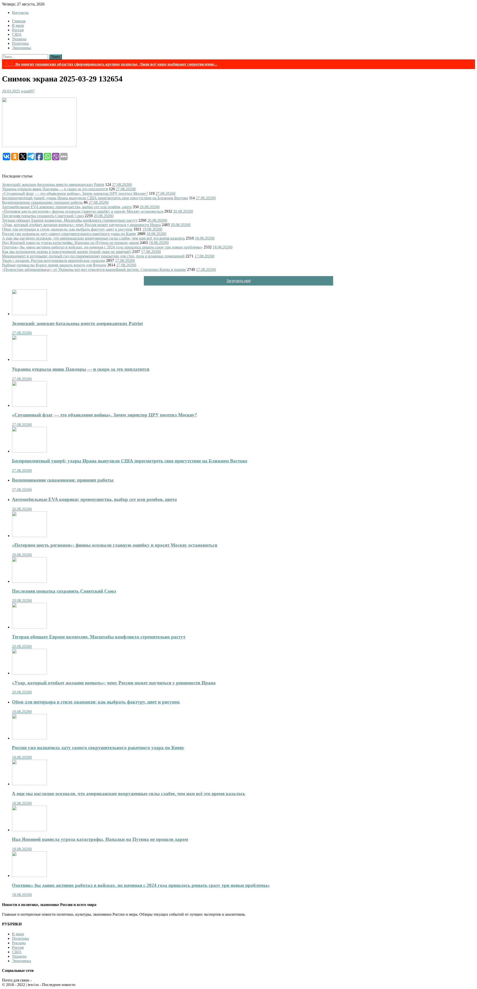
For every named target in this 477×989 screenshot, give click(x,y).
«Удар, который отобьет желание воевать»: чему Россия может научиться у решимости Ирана (81, 225)
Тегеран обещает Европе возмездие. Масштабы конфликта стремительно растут (69, 220)
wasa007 (28, 91)
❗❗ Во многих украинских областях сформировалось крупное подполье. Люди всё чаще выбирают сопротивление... (110, 64)
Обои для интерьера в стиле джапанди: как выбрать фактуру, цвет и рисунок (67, 229)
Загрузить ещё (239, 281)
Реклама (19, 943)
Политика (20, 43)
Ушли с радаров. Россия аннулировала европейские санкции (53, 260)
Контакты (20, 12)
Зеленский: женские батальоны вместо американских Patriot (53, 184)
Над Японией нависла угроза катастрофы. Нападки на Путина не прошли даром (70, 243)
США (17, 34)
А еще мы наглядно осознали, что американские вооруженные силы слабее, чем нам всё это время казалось (93, 238)
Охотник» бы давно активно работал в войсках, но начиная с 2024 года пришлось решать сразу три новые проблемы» (102, 247)
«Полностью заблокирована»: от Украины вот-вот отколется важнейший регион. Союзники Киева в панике (94, 269)
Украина (19, 39)
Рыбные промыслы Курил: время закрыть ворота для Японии (54, 265)
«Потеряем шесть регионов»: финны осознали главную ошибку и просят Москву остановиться (82, 211)
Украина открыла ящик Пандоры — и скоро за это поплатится (55, 189)
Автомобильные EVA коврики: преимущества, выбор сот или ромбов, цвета (67, 207)
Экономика (21, 48)
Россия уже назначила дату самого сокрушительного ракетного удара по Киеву (69, 234)
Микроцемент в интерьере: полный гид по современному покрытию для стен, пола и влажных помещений (93, 256)
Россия (18, 30)
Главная (18, 21)
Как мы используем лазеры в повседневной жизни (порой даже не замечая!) (66, 251)
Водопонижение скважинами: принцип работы (42, 202)
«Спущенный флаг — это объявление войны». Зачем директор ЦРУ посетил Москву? (75, 193)
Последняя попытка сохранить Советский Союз (43, 216)
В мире (18, 25)
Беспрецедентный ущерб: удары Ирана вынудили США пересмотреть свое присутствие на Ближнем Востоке (95, 198)
